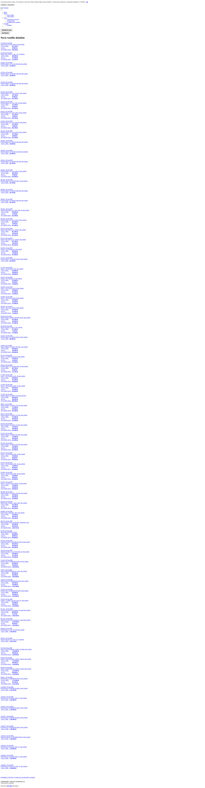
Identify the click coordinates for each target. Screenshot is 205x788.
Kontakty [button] (6, 23)
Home (5, 12)
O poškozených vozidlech (13, 22)
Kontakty (9, 25)
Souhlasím (3, 4)
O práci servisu (11, 21)
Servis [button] (5, 18)
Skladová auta (6, 30)
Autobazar (5, 33)
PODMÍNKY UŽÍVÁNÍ (7, 777)
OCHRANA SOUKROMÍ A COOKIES (24, 777)
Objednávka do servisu (13, 19)
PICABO (9, 786)
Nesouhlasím (11, 4)
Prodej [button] (5, 13)
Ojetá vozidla (10, 16)
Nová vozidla (10, 15)
